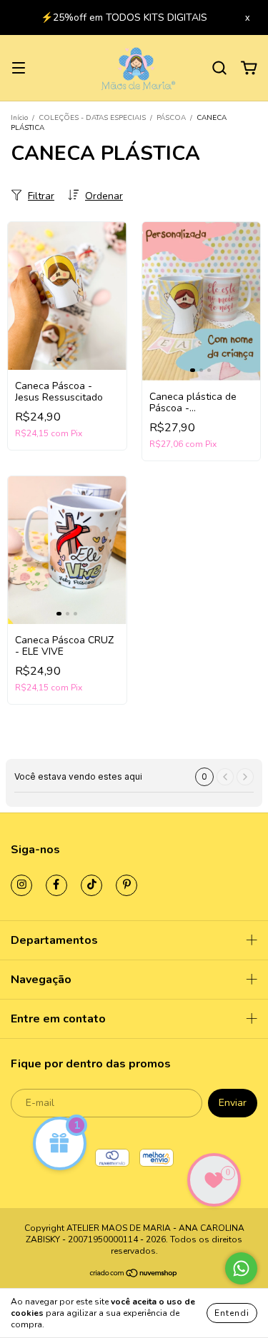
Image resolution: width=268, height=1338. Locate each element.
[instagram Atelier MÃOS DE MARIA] (21, 885)
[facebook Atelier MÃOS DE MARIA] (56, 885)
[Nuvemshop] (134, 1275)
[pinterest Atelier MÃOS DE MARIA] (126, 885)
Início (19, 118)
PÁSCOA (172, 118)
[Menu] (18, 68)
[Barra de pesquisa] (219, 68)
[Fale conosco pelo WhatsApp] (241, 1268)
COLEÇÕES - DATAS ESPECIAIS (92, 118)
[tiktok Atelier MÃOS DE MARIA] (91, 885)
